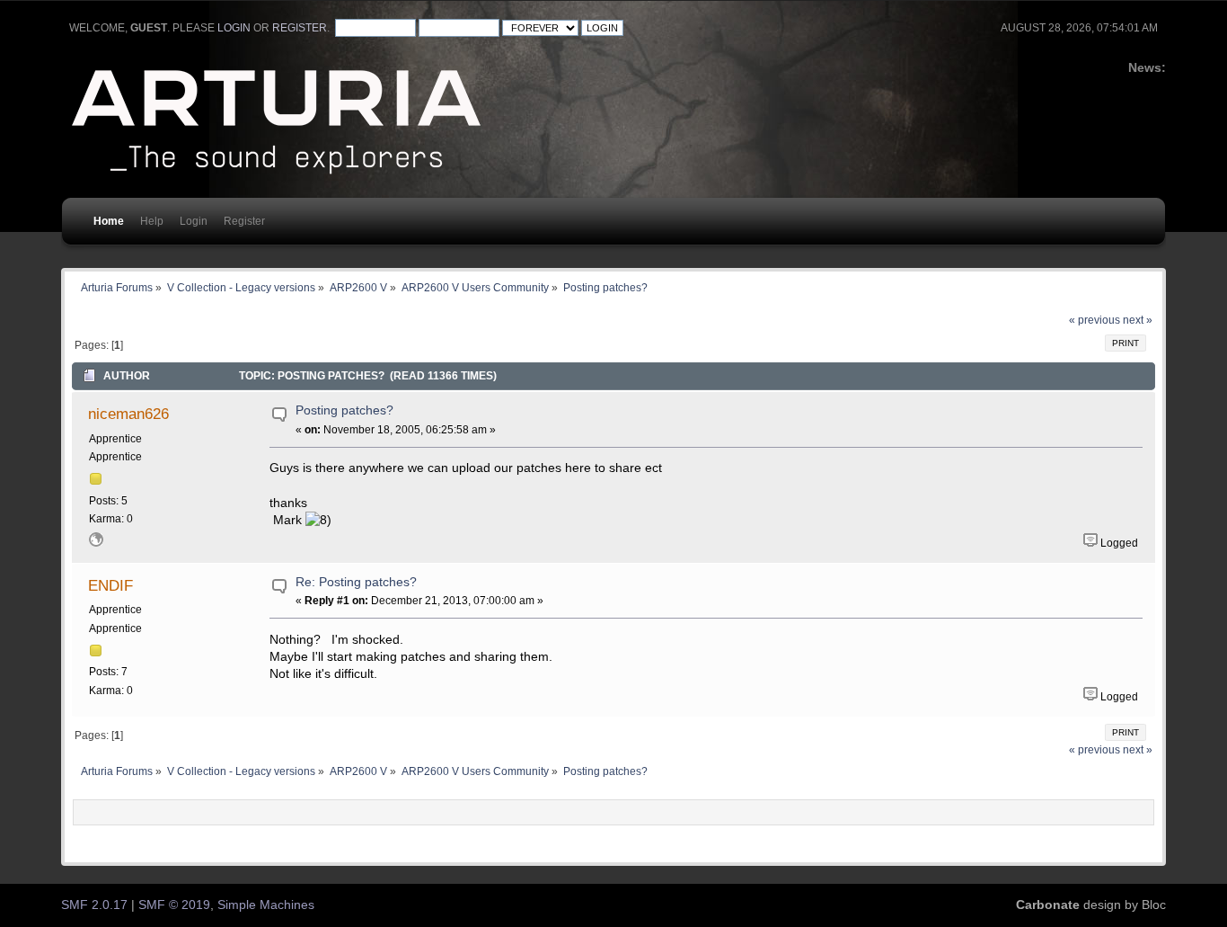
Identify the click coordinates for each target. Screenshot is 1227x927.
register (299, 28)
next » (1137, 320)
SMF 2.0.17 (94, 905)
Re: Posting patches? (356, 582)
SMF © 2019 (174, 905)
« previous (1094, 320)
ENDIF (110, 585)
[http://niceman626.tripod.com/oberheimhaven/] (96, 543)
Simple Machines (265, 905)
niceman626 (128, 414)
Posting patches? (344, 410)
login (234, 28)
